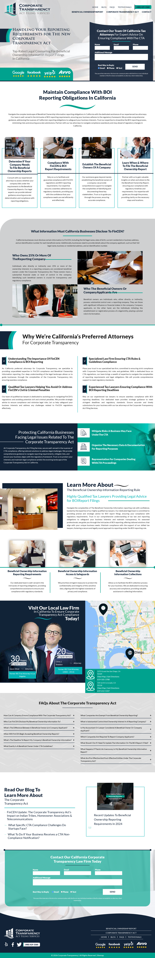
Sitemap (100, 955)
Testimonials (124, 7)
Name (97, 44)
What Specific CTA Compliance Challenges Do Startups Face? (37, 826)
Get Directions (113, 676)
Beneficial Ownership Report (87, 12)
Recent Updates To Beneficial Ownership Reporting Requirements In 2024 (112, 819)
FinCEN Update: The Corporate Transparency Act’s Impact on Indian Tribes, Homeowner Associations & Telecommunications (39, 815)
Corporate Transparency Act (122, 12)
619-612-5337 (103, 691)
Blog (104, 7)
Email (116, 44)
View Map (101, 676)
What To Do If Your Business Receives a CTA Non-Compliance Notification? (39, 835)
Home (95, 7)
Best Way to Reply (106, 65)
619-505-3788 (103, 679)
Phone (135, 44)
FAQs (112, 7)
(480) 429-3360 (143, 7)
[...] (90, 827)
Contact (146, 12)
